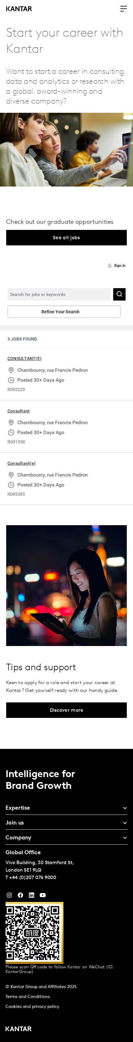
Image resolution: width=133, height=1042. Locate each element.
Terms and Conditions (28, 997)
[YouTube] (31, 896)
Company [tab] (18, 838)
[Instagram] (9, 896)
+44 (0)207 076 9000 (32, 877)
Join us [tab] (15, 823)
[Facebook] (20, 896)
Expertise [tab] (18, 808)
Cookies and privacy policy (32, 1007)
